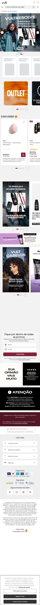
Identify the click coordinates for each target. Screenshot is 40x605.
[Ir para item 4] (21, 168)
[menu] (2, 7)
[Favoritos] (38, 2)
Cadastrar (20, 354)
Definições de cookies (20, 591)
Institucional (12, 443)
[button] (23, 155)
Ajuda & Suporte (14, 450)
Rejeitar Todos (20, 596)
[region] (20, 590)
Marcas (10, 463)
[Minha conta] (34, 2)
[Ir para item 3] (20, 109)
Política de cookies (24, 587)
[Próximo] (26, 109)
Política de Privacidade (24, 359)
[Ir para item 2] (19, 109)
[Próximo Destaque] (37, 32)
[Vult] (4, 2)
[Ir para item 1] (17, 109)
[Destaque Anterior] (2, 32)
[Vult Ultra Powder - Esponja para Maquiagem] (14, 128)
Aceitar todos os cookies (20, 601)
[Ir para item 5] (23, 109)
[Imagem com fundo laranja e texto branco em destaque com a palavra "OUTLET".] (16, 93)
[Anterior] (13, 109)
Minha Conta (13, 456)
